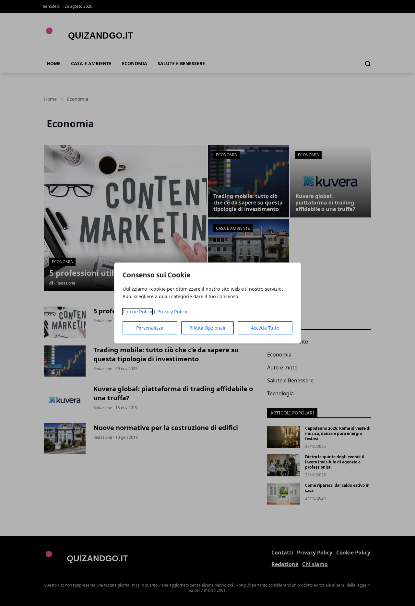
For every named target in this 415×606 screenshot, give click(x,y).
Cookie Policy (137, 312)
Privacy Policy (172, 312)
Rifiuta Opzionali (207, 328)
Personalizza (149, 328)
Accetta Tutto (265, 328)
